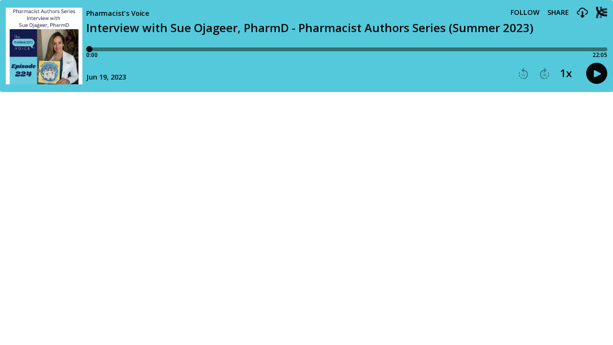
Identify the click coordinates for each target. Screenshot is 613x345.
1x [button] (566, 73)
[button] (582, 13)
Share (558, 12)
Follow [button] (525, 12)
